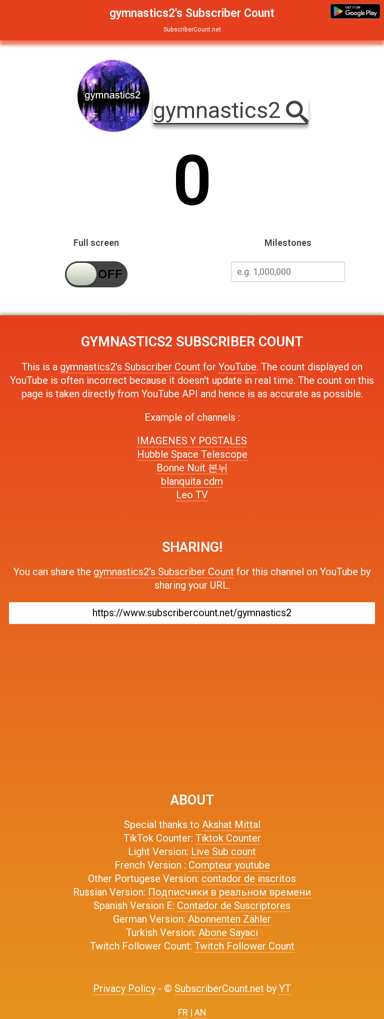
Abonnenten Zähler (229, 919)
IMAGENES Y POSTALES (192, 441)
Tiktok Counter (228, 838)
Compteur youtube (229, 865)
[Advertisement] (192, 703)
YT (285, 989)
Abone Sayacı (228, 933)
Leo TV (192, 495)
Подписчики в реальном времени (229, 892)
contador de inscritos (249, 879)
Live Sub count (223, 852)
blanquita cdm (192, 481)
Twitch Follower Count (244, 946)
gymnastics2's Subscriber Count (130, 367)
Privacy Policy (124, 989)
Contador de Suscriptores (233, 906)
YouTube (237, 367)
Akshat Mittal (231, 825)
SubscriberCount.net (219, 989)
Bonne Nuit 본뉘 (192, 468)
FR (183, 1012)
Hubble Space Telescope (192, 454)
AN (200, 1012)
